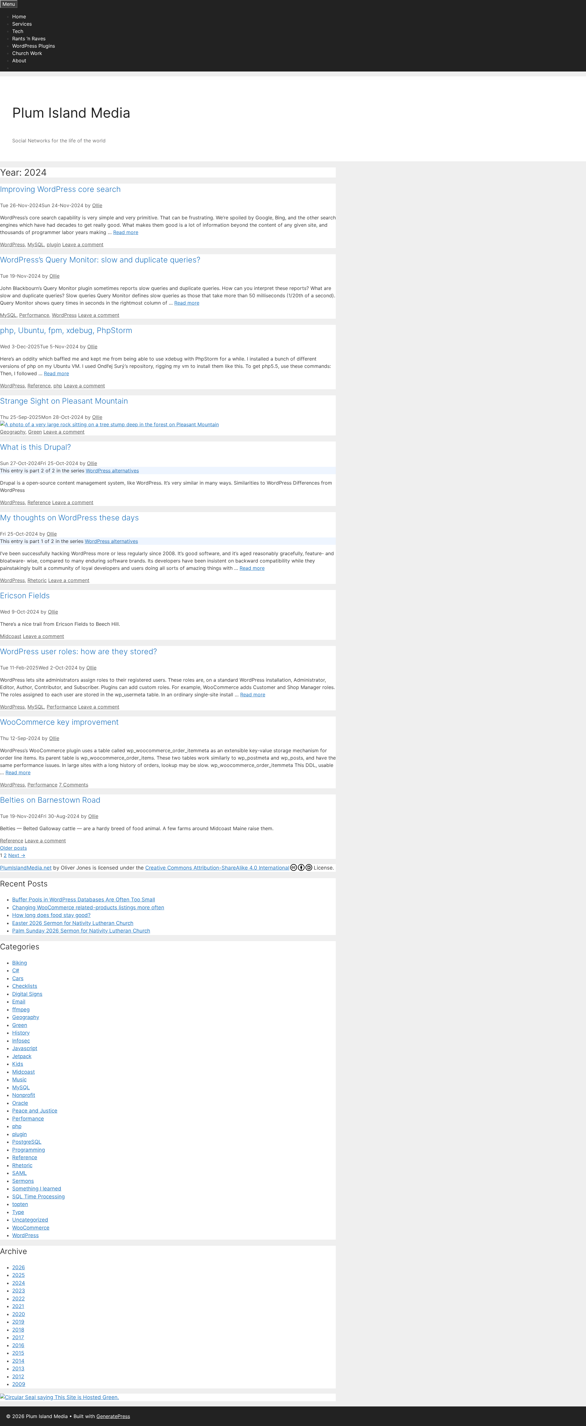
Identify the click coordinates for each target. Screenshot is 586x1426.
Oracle (20, 1103)
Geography (12, 432)
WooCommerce (30, 1228)
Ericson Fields (25, 595)
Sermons (23, 1181)
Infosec (21, 1041)
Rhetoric (37, 580)
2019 (18, 1322)
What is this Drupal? (35, 447)
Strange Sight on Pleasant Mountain (64, 400)
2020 (18, 1314)
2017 (18, 1337)
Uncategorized (30, 1220)
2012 (18, 1376)
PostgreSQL (27, 1142)
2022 (18, 1299)
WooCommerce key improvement (59, 722)
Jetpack (21, 1056)
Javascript (24, 1048)
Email (18, 1002)
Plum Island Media (71, 112)
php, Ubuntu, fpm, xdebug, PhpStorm (66, 330)
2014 (18, 1361)
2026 (18, 1267)
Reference (39, 386)
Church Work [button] (27, 53)
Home (19, 16)
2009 (18, 1384)
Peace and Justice (34, 1111)
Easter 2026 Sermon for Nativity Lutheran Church (72, 923)
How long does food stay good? (51, 915)
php (57, 386)
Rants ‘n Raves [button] (28, 38)
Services (22, 24)
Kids (17, 1064)
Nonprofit (23, 1095)
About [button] (19, 60)
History (21, 1033)
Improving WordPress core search (60, 189)
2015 (18, 1353)
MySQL (35, 244)
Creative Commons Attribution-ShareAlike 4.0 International (217, 868)
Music (19, 1079)
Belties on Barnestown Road (50, 800)
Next (16, 855)
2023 (18, 1291)
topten (20, 1204)
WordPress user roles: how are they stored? (78, 651)
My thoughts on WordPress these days (69, 517)
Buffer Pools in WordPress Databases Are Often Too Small (83, 899)
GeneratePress (113, 1416)
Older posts (13, 848)
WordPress (12, 244)
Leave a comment (82, 244)
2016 (18, 1345)
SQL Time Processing (38, 1196)
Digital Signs (27, 994)
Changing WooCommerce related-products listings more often (88, 907)
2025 (18, 1275)
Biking (19, 963)
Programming (28, 1150)
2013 (18, 1369)
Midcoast (10, 636)
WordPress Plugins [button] (33, 46)
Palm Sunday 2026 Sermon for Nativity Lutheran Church (81, 931)
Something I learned (36, 1189)
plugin (54, 244)
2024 (18, 1283)
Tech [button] (17, 31)
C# (15, 970)
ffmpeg (21, 1009)
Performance (34, 315)
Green (35, 432)
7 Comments (73, 785)
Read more (125, 232)
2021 (18, 1306)
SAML (19, 1173)
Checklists (24, 986)
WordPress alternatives (112, 470)
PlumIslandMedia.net (26, 868)
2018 (18, 1330)
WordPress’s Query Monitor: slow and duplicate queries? (100, 259)
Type (18, 1212)
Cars (18, 978)
